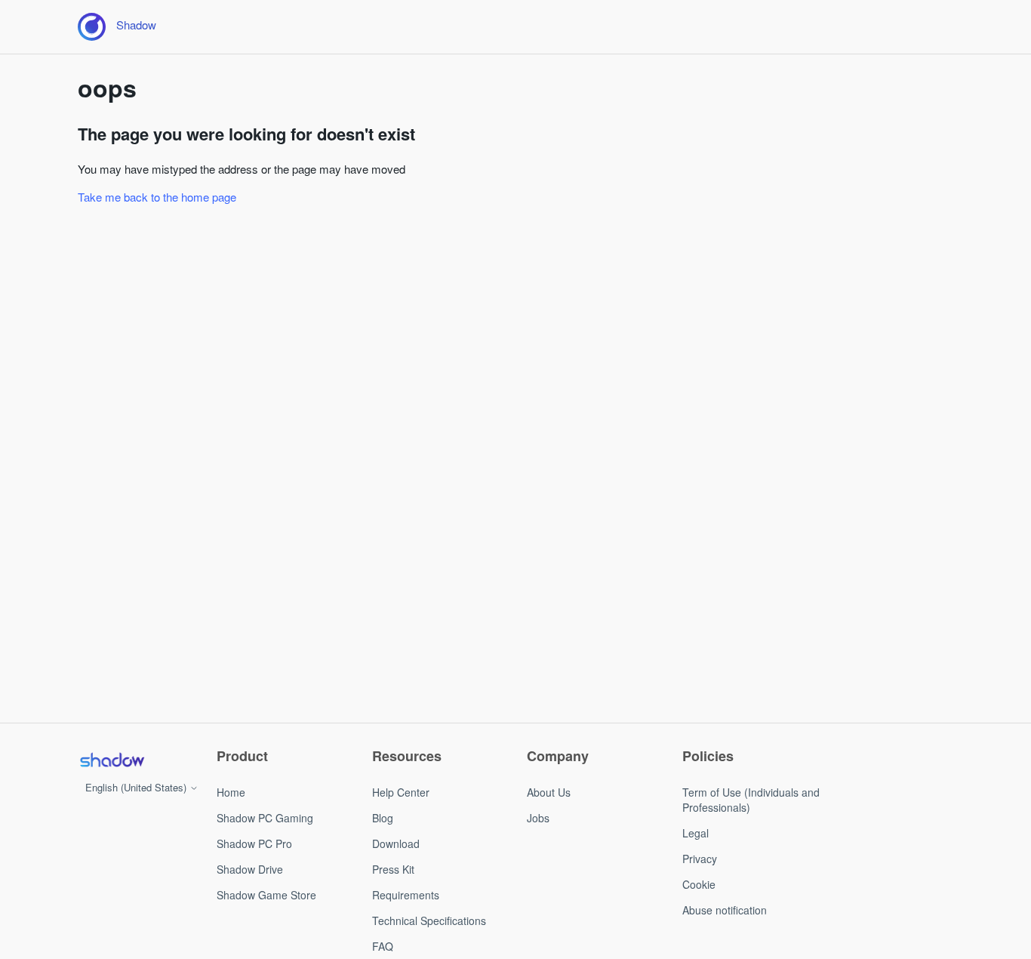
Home (231, 792)
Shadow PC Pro (254, 843)
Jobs (538, 817)
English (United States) (137, 787)
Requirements (405, 894)
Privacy (699, 858)
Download (396, 843)
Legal (695, 832)
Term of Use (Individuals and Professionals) (751, 800)
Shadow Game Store (266, 894)
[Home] (112, 759)
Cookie (699, 884)
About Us (549, 792)
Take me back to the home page (157, 197)
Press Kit (393, 869)
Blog (382, 817)
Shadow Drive (250, 869)
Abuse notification (724, 909)
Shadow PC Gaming (265, 817)
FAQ (382, 946)
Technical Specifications (429, 920)
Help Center (400, 792)
